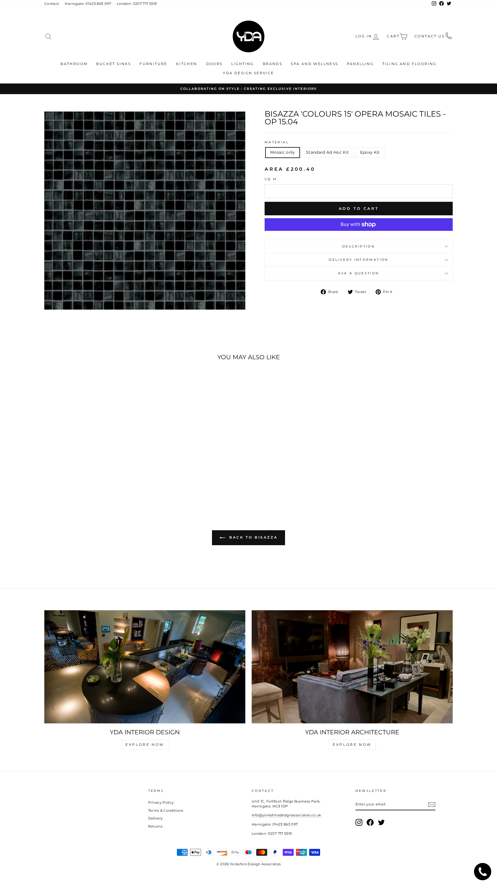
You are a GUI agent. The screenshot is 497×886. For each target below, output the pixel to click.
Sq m (271, 179)
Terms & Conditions (165, 810)
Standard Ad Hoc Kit (327, 152)
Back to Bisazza (253, 537)
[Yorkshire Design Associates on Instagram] (358, 822)
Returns (155, 826)
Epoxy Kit (370, 152)
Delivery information (358, 260)
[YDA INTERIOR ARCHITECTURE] (352, 666)
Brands (272, 64)
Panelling (360, 64)
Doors (214, 64)
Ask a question (358, 273)
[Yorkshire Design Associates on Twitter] (381, 822)
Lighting (242, 64)
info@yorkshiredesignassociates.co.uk (286, 815)
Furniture (153, 64)
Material (277, 142)
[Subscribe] (431, 804)
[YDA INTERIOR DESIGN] (144, 666)
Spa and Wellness (314, 64)
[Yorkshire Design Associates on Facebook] (370, 822)
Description (358, 246)
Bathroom (73, 64)
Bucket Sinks (113, 64)
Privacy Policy (161, 802)
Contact (51, 3)
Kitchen (186, 64)
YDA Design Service (248, 73)
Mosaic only (282, 152)
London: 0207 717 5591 (137, 3)
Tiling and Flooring (409, 64)
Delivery (155, 818)
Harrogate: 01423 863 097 (88, 3)
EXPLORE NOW (144, 744)
